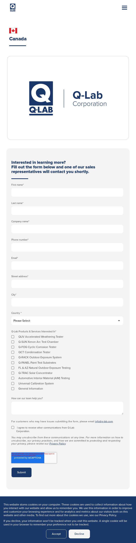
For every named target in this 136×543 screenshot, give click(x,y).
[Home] (12, 8)
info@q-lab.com (104, 421)
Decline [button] (79, 534)
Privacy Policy (57, 444)
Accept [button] (56, 534)
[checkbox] (67, 362)
